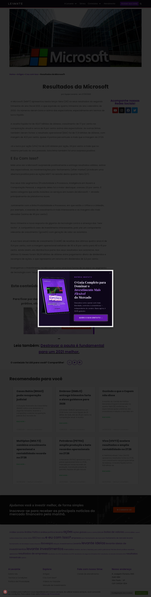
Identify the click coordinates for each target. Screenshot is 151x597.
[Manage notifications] (5, 592)
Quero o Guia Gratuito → (91, 318)
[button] (110, 273)
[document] (75, 298)
